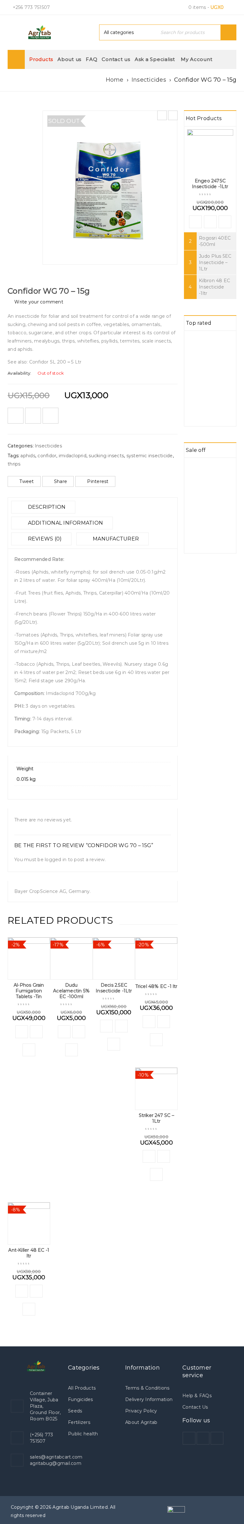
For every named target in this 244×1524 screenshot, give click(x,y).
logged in (55, 859)
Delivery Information (149, 1399)
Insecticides (149, 79)
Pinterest (97, 481)
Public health (83, 1434)
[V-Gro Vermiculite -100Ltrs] (193, 467)
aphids (27, 456)
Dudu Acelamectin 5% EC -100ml (71, 990)
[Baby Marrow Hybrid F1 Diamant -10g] (193, 515)
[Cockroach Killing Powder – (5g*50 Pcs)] (193, 394)
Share (60, 481)
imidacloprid (72, 456)
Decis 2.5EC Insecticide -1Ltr (114, 988)
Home (115, 79)
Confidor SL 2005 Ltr (55, 362)
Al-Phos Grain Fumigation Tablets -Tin (29, 990)
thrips (14, 464)
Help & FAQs (197, 1395)
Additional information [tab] (64, 523)
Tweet (26, 481)
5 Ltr (76, 731)
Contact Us (195, 1407)
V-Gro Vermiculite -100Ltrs (216, 469)
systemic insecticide (149, 456)
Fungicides (80, 1399)
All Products (82, 1388)
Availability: (19, 373)
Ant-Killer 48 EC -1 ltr (28, 1253)
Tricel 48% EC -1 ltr (156, 986)
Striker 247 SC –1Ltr (156, 1118)
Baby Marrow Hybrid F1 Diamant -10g (214, 523)
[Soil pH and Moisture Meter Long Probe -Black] (193, 340)
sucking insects (106, 456)
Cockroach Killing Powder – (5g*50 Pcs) (216, 399)
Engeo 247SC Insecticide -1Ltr (210, 183)
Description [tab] (45, 507)
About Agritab (141, 1422)
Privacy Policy (141, 1411)
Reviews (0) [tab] (44, 539)
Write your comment (38, 302)
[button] (21, 1031)
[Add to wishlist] (16, 416)
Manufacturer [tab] (115, 539)
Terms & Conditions (147, 1388)
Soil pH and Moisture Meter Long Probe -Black (218, 345)
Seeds (75, 1411)
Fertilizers (79, 1422)
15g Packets (55, 731)
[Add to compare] (33, 416)
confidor (46, 456)
